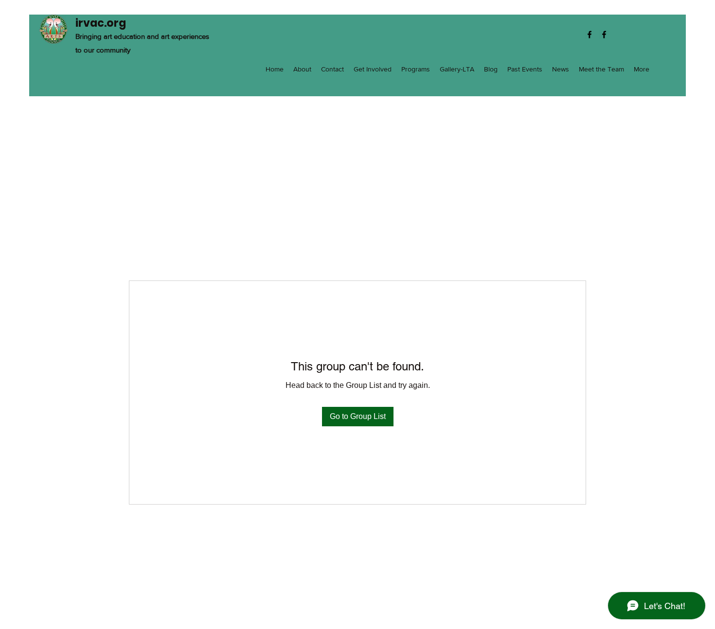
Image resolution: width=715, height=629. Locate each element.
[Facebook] (589, 34)
